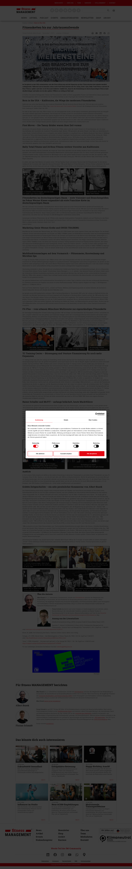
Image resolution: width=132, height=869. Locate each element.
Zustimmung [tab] (39, 420)
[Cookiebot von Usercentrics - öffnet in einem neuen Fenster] (96, 414)
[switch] (55, 446)
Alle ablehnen (40, 453)
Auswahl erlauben (66, 453)
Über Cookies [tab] (93, 420)
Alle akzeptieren (92, 453)
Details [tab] (66, 420)
